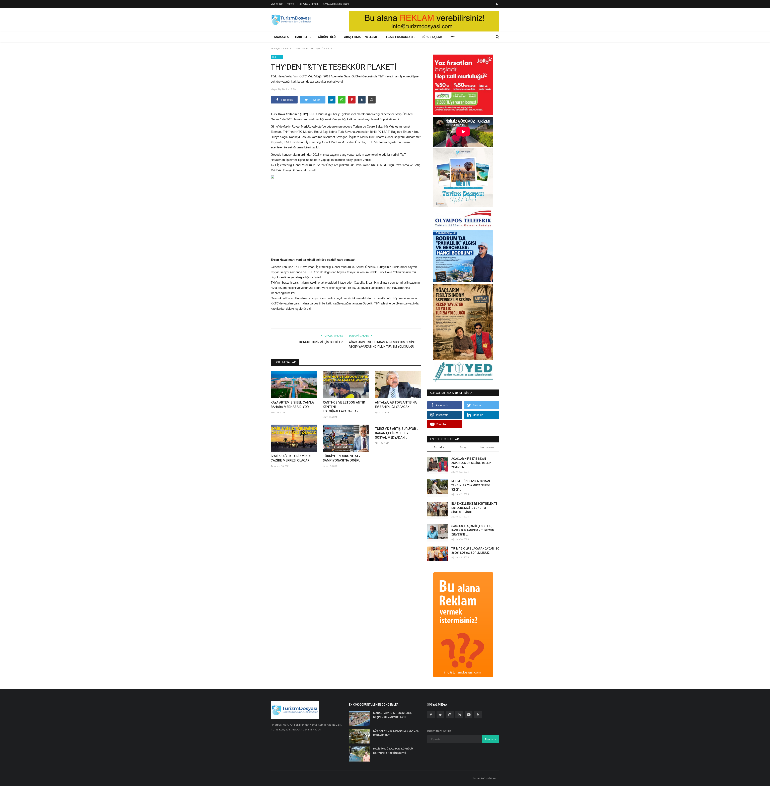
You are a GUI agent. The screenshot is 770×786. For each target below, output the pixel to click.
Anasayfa (281, 37)
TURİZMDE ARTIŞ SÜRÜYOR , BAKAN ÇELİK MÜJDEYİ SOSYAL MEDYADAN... (396, 433)
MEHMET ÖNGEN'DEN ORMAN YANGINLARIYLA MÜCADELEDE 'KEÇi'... (470, 485)
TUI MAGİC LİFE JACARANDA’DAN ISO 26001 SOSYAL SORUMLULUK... (475, 550)
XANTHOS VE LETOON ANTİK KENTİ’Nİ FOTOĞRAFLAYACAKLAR (344, 407)
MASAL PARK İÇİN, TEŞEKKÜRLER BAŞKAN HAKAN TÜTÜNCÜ (393, 715)
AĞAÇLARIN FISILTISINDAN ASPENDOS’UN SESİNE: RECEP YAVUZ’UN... (471, 463)
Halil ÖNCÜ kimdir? (308, 3)
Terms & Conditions (484, 778)
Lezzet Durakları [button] (399, 37)
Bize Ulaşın (277, 3)
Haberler (288, 48)
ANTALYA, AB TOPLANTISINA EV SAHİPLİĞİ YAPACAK (396, 405)
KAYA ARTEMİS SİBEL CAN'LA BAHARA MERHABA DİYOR (292, 405)
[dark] (497, 4)
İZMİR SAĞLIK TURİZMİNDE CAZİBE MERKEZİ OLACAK (291, 458)
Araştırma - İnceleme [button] (361, 37)
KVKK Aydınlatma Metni (336, 3)
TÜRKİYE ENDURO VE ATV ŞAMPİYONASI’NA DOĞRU (342, 458)
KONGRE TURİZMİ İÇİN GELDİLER (321, 342)
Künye (290, 3)
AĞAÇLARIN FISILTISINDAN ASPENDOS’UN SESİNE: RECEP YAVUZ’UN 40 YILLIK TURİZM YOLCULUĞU (382, 344)
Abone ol (490, 739)
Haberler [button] (302, 37)
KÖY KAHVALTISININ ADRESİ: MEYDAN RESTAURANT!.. (396, 733)
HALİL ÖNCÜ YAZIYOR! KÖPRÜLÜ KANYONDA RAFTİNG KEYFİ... (393, 751)
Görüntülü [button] (327, 37)
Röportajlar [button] (431, 37)
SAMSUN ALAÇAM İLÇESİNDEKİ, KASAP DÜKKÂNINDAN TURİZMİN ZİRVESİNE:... (472, 530)
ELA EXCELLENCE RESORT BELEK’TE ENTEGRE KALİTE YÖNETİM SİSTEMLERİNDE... (474, 508)
